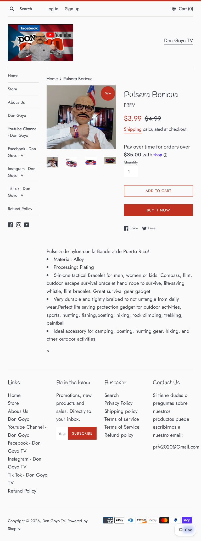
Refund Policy (20, 209)
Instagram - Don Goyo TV (21, 172)
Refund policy (118, 435)
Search (111, 395)
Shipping (133, 129)
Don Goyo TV (178, 40)
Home (13, 76)
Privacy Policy (118, 403)
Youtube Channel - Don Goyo (22, 132)
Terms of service (121, 419)
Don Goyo (17, 115)
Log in (52, 9)
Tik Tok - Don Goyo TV (19, 191)
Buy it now (158, 210)
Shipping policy (120, 411)
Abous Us (16, 102)
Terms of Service (121, 426)
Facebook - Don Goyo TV (22, 152)
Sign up (72, 9)
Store (12, 89)
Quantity (131, 162)
